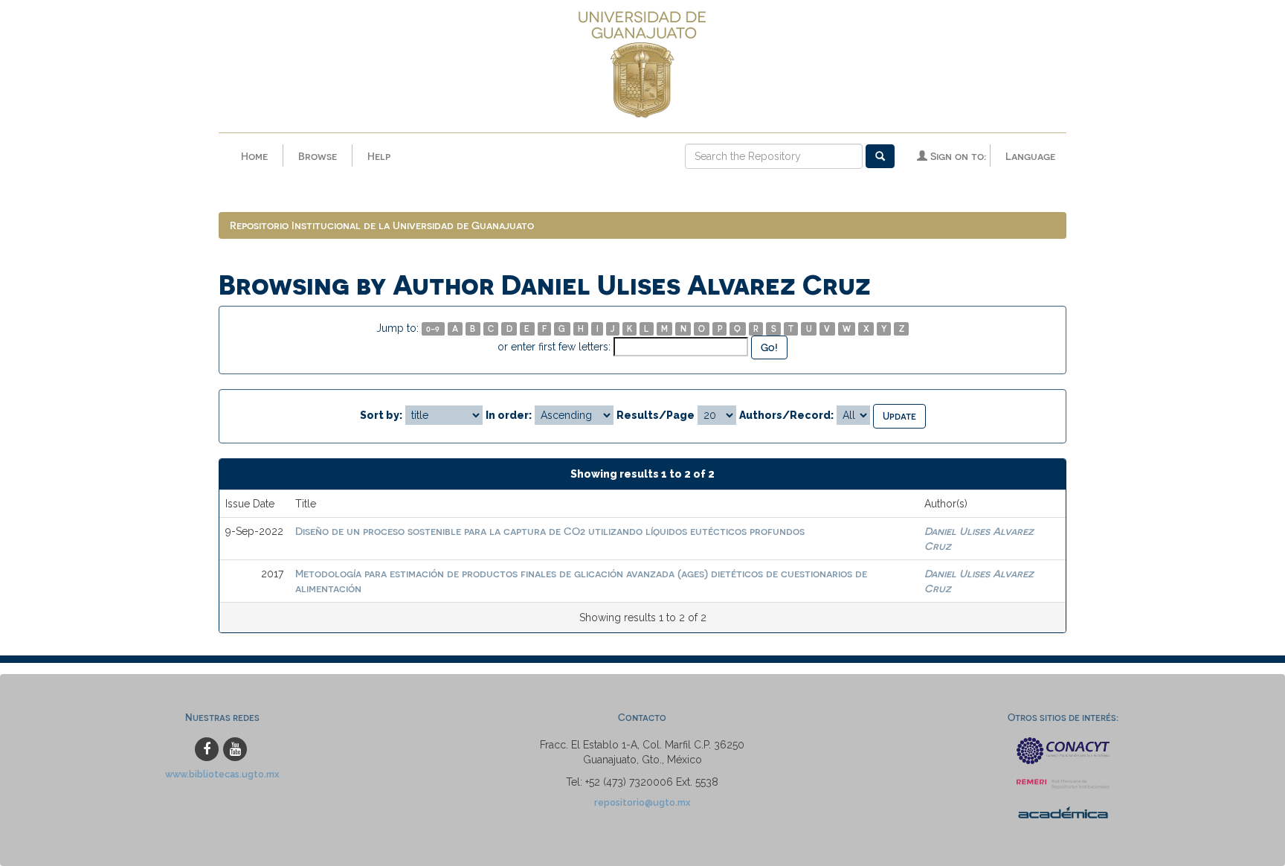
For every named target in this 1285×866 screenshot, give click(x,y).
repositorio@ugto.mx (642, 802)
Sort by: (381, 415)
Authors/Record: (786, 415)
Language (1030, 156)
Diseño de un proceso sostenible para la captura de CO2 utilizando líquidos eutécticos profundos (550, 531)
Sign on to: (956, 156)
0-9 (432, 328)
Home (254, 156)
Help (378, 156)
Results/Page (655, 415)
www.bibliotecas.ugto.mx (222, 774)
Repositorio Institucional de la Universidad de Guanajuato (382, 225)
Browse (317, 156)
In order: (509, 415)
